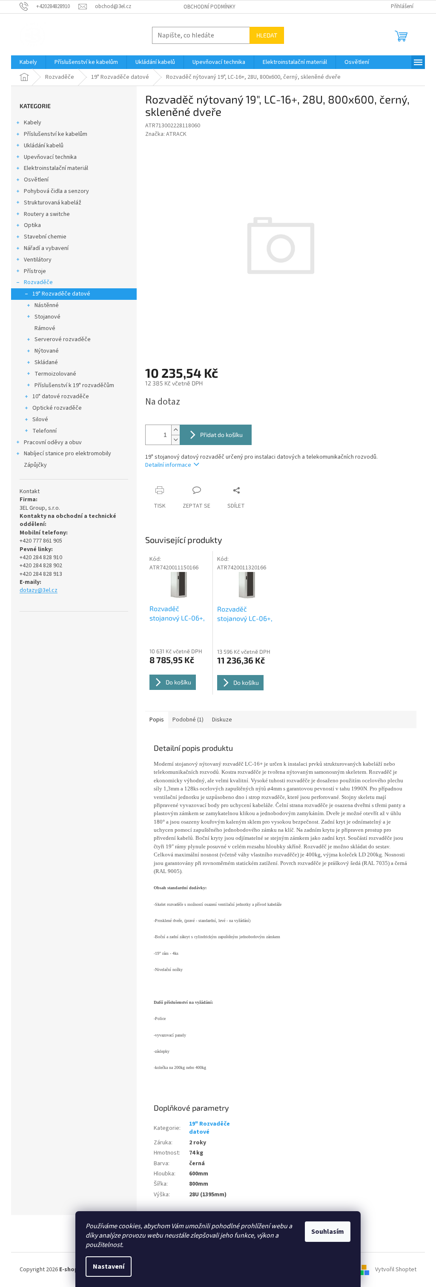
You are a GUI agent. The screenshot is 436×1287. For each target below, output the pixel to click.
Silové (40, 419)
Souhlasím (327, 1231)
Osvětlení (36, 179)
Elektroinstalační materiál (56, 168)
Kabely (32, 122)
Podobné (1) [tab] (188, 719)
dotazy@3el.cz (38, 590)
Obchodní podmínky (209, 7)
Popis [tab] (156, 719)
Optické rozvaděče (57, 408)
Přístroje (35, 271)
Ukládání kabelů (43, 145)
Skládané (46, 362)
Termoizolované (55, 374)
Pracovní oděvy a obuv (53, 442)
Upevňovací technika (50, 157)
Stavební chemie (45, 237)
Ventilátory (38, 260)
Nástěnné (46, 305)
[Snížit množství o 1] (175, 440)
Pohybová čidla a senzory (56, 191)
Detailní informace (168, 465)
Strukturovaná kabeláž (52, 202)
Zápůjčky (35, 465)
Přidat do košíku (221, 434)
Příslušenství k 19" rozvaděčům (74, 385)
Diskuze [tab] (222, 719)
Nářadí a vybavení (46, 248)
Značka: (165, 134)
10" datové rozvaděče (60, 396)
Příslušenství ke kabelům (55, 134)
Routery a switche (47, 214)
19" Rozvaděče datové (61, 294)
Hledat (266, 35)
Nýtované (46, 351)
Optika (32, 225)
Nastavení (108, 1266)
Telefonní (44, 431)
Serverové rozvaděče (62, 339)
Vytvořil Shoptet (395, 1269)
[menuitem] (28, 62)
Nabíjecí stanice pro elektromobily (67, 453)
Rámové (44, 328)
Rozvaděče (38, 282)
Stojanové (47, 317)
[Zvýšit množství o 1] (175, 430)
